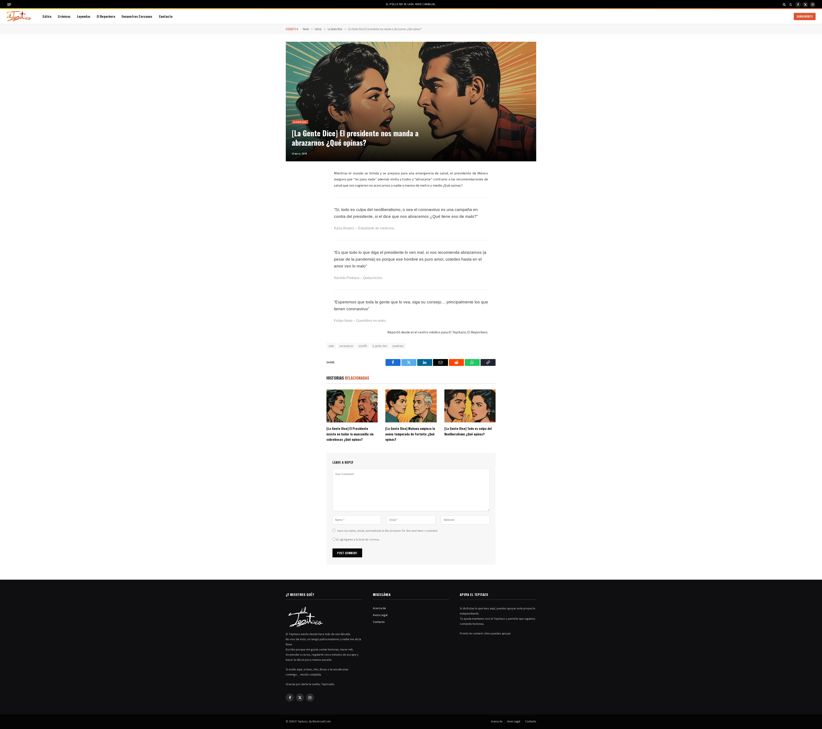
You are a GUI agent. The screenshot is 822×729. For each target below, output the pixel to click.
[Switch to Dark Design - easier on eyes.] (790, 4)
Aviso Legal (380, 615)
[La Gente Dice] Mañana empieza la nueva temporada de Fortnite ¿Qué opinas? (410, 434)
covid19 (363, 346)
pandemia (398, 346)
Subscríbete (805, 16)
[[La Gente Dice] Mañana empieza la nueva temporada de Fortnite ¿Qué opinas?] (410, 405)
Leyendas (83, 16)
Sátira (46, 16)
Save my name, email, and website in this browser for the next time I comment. (387, 531)
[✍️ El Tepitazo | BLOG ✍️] (19, 16)
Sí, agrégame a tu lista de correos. (357, 539)
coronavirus (346, 346)
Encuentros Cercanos (137, 16)
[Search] (784, 4)
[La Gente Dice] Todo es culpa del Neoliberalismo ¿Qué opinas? (468, 431)
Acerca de (379, 608)
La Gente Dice (300, 121)
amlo (331, 346)
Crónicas (64, 16)
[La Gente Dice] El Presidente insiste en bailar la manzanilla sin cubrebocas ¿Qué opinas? (350, 434)
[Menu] (9, 4)
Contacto (166, 16)
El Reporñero (106, 16)
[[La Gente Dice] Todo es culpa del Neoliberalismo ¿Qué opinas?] (470, 405)
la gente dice (379, 346)
